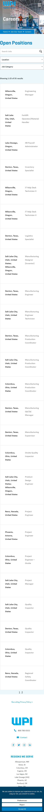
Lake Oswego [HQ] (22, 777)
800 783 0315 (24, 730)
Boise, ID (22, 764)
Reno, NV (22, 786)
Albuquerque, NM (22, 761)
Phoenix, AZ (22, 780)
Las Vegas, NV (22, 774)
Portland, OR (22, 783)
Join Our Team (16, 31)
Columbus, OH (22, 768)
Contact (23, 737)
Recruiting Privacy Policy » (22, 702)
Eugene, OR (22, 771)
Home (5, 31)
